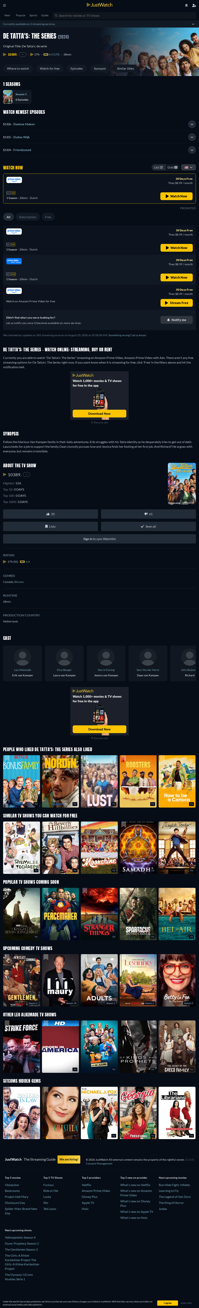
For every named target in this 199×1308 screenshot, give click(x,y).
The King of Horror (171, 1202)
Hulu (85, 1208)
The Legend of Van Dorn (175, 1196)
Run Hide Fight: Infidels (174, 1185)
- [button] (19, 124)
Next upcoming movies (173, 1177)
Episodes (77, 68)
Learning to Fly (169, 1190)
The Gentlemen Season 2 (21, 1249)
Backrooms (12, 1190)
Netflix (86, 1185)
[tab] (99, 124)
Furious (48, 1185)
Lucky (47, 1196)
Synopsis (100, 68)
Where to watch (18, 68)
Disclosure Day (15, 1202)
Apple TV (88, 1202)
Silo (45, 1202)
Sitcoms (19, 581)
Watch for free (49, 68)
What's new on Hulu (134, 1217)
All (8, 217)
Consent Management (99, 1163)
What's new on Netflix (135, 1185)
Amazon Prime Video (96, 1190)
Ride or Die (50, 1190)
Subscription (28, 217)
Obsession (12, 1185)
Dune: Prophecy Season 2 (22, 1243)
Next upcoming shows (18, 1230)
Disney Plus (90, 1196)
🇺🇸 (186, 167)
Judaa (163, 1208)
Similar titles (125, 68)
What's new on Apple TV (136, 1211)
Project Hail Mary (16, 1196)
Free (48, 217)
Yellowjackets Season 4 (20, 1237)
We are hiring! (68, 1159)
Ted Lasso (49, 1208)
